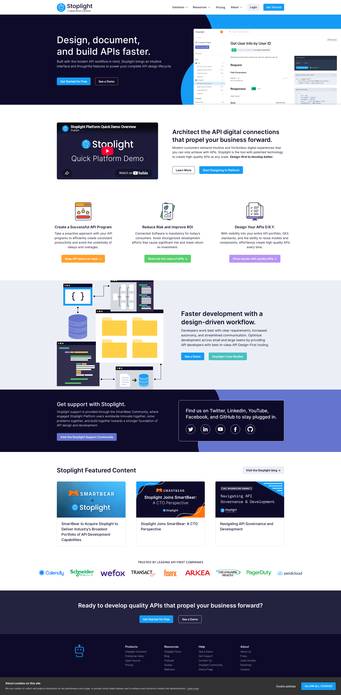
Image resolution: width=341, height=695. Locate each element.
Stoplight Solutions (136, 651)
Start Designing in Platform (221, 170)
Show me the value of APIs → (167, 258)
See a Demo (107, 81)
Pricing (220, 7)
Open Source (132, 660)
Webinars (169, 669)
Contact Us (205, 660)
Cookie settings (286, 686)
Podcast (169, 660)
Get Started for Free (73, 81)
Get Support (206, 655)
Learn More (183, 170)
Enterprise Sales (134, 655)
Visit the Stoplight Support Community (86, 437)
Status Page (206, 669)
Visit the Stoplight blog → (263, 470)
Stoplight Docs (172, 651)
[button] (180, 7)
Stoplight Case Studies (227, 356)
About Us (245, 651)
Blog (166, 655)
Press (243, 655)
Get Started (273, 7)
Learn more (193, 688)
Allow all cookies (318, 686)
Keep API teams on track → (83, 258)
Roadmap (245, 664)
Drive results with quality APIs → (255, 258)
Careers (245, 669)
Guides (168, 664)
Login (253, 7)
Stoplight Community (211, 664)
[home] (74, 7)
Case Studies (248, 660)
